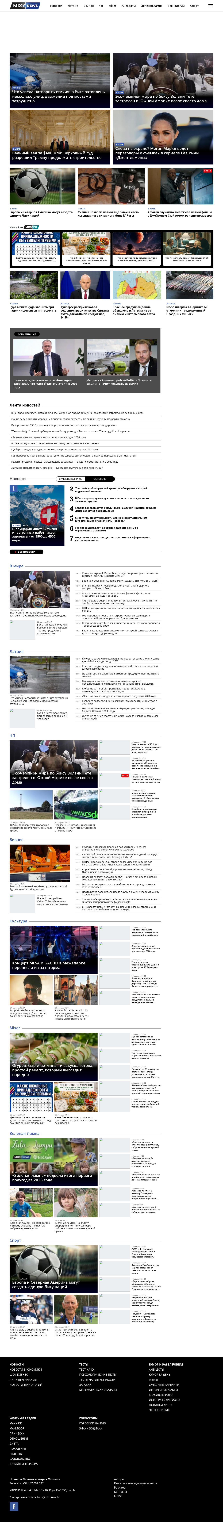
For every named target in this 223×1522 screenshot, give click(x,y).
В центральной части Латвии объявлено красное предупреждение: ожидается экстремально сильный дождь (77, 413)
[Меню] (210, 5)
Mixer (112, 6)
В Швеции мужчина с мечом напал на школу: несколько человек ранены (55, 443)
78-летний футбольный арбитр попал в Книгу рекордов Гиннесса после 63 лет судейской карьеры (70, 431)
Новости (56, 6)
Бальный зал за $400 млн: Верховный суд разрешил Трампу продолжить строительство (57, 155)
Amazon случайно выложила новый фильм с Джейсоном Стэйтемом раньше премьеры (180, 213)
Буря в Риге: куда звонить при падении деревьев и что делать (33, 308)
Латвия (73, 6)
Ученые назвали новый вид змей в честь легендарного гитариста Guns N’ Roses (108, 213)
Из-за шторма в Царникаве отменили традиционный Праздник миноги (186, 310)
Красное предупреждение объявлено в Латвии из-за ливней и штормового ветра (134, 310)
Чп (101, 6)
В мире (89, 6)
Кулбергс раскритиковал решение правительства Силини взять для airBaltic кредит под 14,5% (84, 312)
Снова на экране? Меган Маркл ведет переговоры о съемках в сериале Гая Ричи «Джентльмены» (157, 153)
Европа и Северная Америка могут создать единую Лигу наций (41, 213)
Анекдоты (129, 6)
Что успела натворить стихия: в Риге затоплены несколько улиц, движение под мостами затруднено (59, 96)
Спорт (194, 6)
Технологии (176, 6)
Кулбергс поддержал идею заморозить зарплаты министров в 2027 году (54, 449)
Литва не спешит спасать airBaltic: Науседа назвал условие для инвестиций (57, 467)
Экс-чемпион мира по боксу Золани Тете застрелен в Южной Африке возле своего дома (161, 98)
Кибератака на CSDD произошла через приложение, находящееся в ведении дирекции (64, 425)
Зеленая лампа (151, 6)
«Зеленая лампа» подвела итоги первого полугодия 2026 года (48, 437)
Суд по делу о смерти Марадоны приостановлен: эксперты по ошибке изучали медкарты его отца (70, 419)
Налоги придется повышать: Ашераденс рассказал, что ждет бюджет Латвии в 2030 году (64, 461)
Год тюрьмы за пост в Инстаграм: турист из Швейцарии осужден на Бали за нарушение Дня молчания (73, 455)
